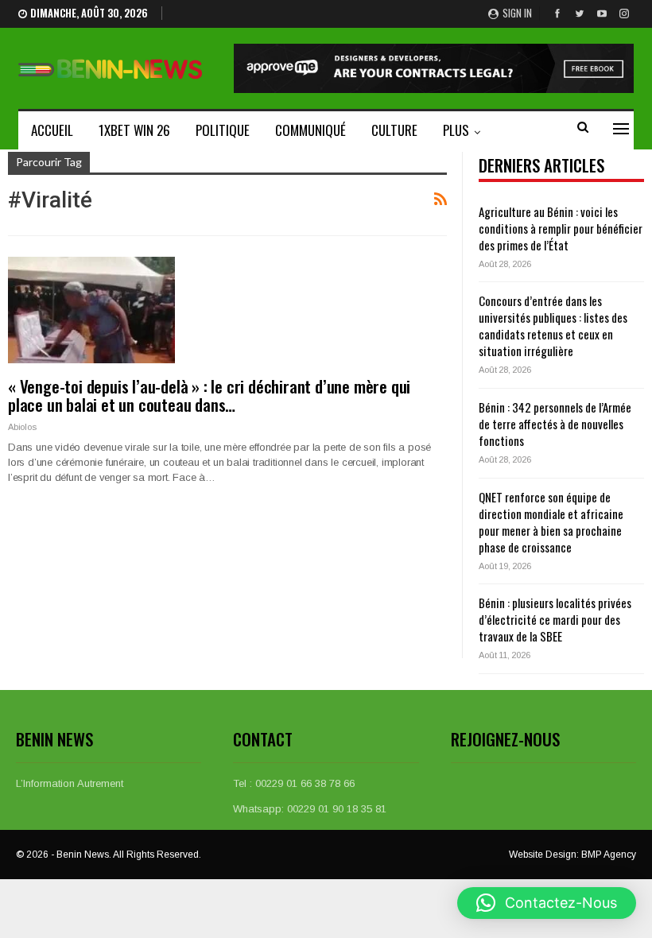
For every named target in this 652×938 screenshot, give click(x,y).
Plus (456, 130)
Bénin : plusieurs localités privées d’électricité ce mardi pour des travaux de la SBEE (555, 619)
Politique (223, 130)
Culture (394, 130)
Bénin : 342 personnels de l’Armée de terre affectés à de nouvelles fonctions (555, 423)
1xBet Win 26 (134, 130)
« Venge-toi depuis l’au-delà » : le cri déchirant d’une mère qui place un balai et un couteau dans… (209, 395)
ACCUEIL (52, 130)
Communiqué (310, 130)
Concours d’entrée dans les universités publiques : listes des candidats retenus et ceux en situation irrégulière (553, 325)
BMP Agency (608, 854)
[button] (546, 903)
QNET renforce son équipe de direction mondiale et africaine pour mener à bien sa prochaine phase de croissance (551, 522)
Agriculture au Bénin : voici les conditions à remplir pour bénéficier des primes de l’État (560, 228)
